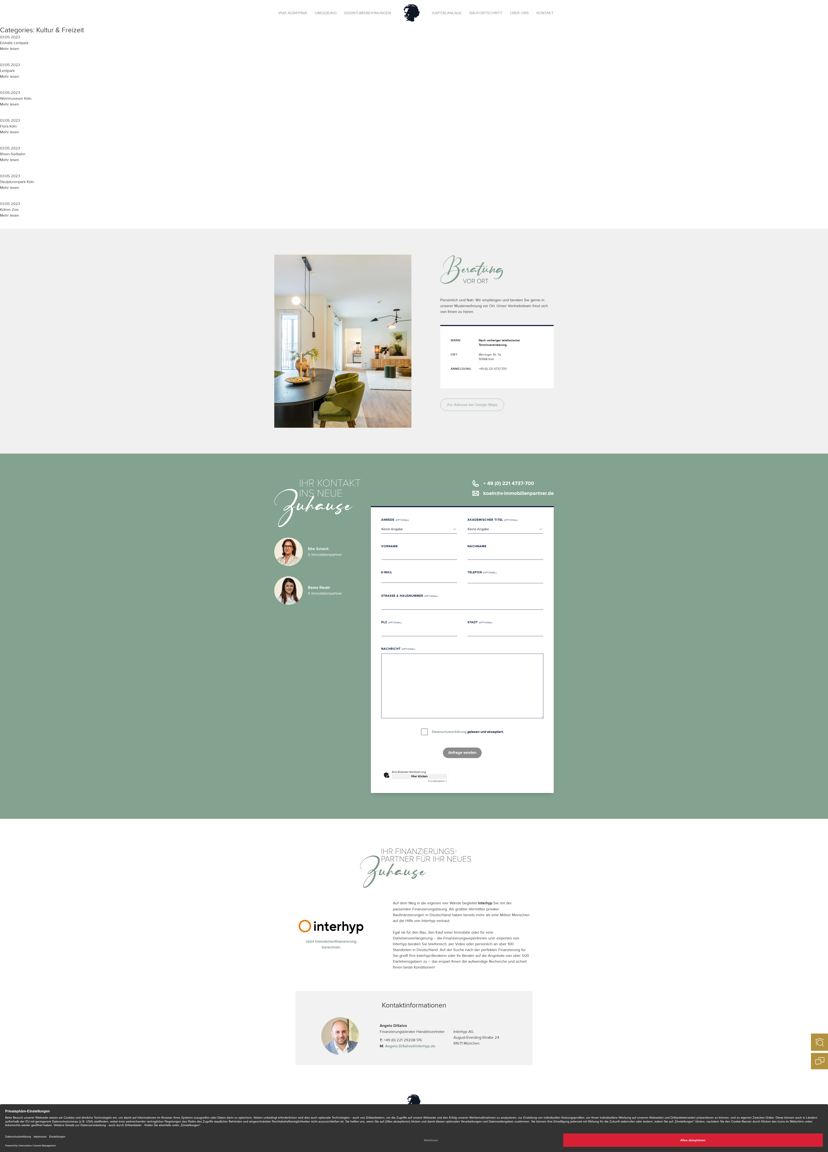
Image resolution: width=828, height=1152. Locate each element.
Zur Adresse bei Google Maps (472, 405)
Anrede (395, 520)
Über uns (519, 13)
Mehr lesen (9, 49)
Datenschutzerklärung (449, 732)
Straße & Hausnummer (409, 596)
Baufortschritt (485, 13)
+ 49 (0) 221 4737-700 (508, 483)
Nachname (476, 546)
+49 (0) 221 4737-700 (493, 369)
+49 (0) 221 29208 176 (401, 1040)
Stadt (479, 622)
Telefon (482, 572)
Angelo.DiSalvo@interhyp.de (410, 1046)
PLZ (391, 622)
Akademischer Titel (492, 520)
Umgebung (326, 13)
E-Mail (386, 572)
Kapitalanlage (447, 13)
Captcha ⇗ (437, 781)
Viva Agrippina (292, 13)
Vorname (389, 546)
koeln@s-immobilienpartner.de (518, 493)
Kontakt (545, 13)
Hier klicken (419, 776)
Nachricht (398, 649)
